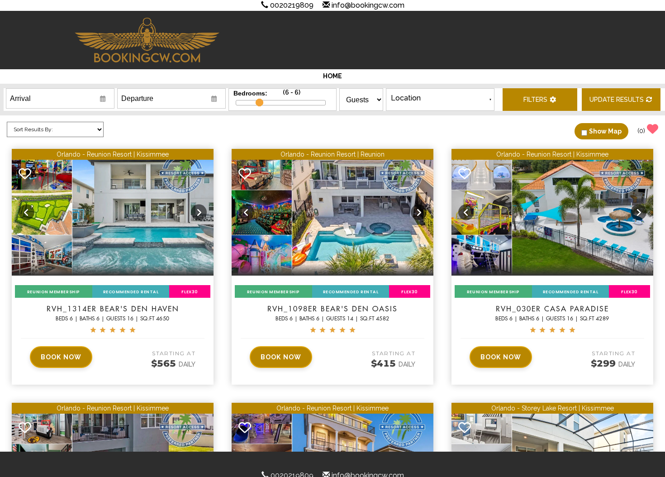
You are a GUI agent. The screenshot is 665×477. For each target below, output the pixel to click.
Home (332, 76)
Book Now (61, 357)
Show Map (605, 131)
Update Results (616, 99)
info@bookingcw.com (368, 5)
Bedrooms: (250, 93)
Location (406, 98)
